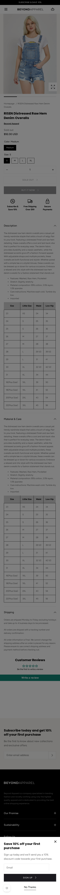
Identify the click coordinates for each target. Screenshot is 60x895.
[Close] (30, 447)
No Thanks (30, 887)
